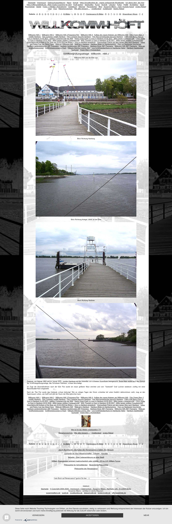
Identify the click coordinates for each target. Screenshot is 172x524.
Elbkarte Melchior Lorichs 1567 (79, 48)
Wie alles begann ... (82, 9)
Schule (75, 3)
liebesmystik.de (90, 493)
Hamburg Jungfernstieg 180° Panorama (74, 46)
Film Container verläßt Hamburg (53, 37)
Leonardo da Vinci (71, 454)
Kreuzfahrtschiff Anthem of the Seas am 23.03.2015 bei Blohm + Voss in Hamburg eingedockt (61, 42)
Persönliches (92, 7)
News (69, 3)
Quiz (55, 9)
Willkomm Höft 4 (87, 35)
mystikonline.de (76, 493)
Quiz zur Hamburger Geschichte (129, 44)
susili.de (65, 493)
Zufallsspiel (107, 9)
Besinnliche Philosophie (98, 465)
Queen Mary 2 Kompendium (90, 50)
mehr (146, 515)
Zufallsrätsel (96, 9)
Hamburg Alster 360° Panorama (101, 46)
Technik (104, 5)
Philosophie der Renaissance (86, 469)
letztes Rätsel (118, 9)
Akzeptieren (92, 515)
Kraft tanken (78, 5)
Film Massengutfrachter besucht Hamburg (107, 37)
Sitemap (82, 7)
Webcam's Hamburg (82, 44)
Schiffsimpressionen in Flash (55, 48)
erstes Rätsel (140, 7)
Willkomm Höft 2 (48, 35)
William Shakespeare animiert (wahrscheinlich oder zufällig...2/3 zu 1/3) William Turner (86, 461)
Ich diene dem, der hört (135, 3)
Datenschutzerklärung (56, 3)
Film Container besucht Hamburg (79, 37)
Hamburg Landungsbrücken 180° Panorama (43, 46)
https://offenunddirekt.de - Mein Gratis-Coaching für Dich (49, 5)
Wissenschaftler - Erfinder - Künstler (93, 454)
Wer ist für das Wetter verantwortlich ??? (86, 430)
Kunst (97, 5)
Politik (126, 5)
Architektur (134, 5)
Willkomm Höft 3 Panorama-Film (67, 35)
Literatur (112, 5)
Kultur (119, 5)
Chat (50, 9)
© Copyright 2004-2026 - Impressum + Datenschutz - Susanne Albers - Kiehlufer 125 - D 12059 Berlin (90, 489)
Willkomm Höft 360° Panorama (126, 46)
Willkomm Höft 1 (34, 35)
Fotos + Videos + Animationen (55, 7)
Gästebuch (72, 7)
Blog (100, 7)
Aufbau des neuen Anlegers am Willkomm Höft (111, 35)
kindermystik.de (104, 493)
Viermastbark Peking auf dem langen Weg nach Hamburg (118, 42)
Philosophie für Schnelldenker (76, 465)
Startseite (32, 3)
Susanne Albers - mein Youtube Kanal (119, 7)
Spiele (38, 7)
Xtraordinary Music (130, 14)
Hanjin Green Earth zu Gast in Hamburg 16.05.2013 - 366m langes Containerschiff (104, 39)
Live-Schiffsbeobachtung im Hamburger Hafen (108, 48)
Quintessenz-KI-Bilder (95, 14)
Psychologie (30, 7)
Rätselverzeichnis (66, 9)
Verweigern (38, 515)
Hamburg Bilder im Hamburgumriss (103, 44)
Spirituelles (89, 5)
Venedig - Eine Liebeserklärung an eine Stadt (86, 457)
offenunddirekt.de (119, 493)
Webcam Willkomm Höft (64, 44)
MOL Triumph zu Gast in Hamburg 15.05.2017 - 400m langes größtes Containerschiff (112, 40)
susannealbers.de (53, 493)
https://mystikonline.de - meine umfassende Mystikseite (102, 3)
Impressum (41, 3)
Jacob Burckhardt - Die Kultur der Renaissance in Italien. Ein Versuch (86, 450)
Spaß (142, 5)
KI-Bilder (66, 14)
